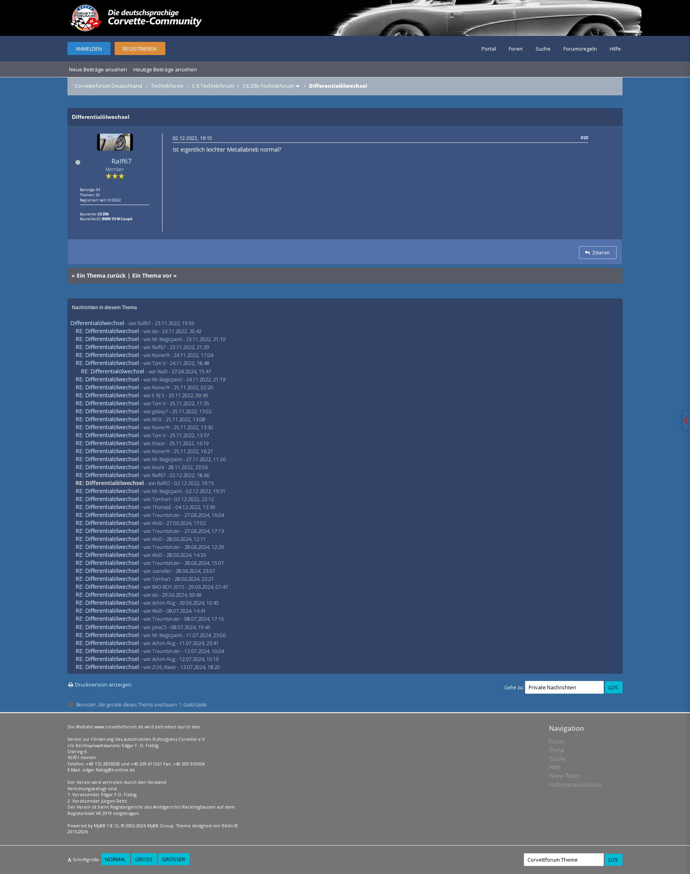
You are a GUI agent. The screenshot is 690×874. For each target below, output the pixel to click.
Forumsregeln (580, 48)
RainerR (161, 355)
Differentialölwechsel (97, 323)
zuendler (162, 571)
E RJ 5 (158, 395)
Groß (144, 859)
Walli (162, 371)
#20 (584, 137)
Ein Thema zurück (101, 275)
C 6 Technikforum (213, 85)
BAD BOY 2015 (168, 587)
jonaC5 (159, 627)
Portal (489, 48)
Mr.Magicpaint (167, 339)
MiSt (157, 419)
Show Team (564, 775)
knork (158, 467)
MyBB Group (160, 826)
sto (155, 331)
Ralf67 (121, 161)
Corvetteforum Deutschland (108, 85)
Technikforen (167, 85)
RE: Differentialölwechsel (107, 331)
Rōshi (227, 826)
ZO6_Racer (164, 667)
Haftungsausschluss (576, 784)
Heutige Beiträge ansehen (165, 69)
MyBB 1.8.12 (106, 826)
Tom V (159, 363)
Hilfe (615, 48)
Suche (543, 48)
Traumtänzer (166, 515)
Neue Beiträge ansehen (98, 69)
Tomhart (161, 499)
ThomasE (162, 507)
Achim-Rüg (163, 603)
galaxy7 (160, 411)
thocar (158, 443)
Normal (115, 859)
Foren (516, 48)
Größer (173, 859)
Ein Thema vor (152, 275)
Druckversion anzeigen (103, 684)
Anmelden (88, 48)
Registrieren (140, 48)
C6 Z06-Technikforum (268, 85)
